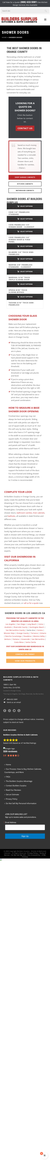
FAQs (8, 776)
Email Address (10, 822)
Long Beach (32, 624)
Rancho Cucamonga (13, 636)
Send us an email (13, 702)
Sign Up (25, 836)
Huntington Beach (36, 627)
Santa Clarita (30, 642)
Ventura (7, 639)
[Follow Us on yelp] (18, 710)
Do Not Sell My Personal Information (21, 803)
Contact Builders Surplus (16, 785)
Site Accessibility (34, 855)
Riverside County (20, 627)
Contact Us (25, 128)
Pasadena (27, 636)
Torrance (34, 633)
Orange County (23, 633)
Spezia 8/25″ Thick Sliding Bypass (18, 291)
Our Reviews (9, 730)
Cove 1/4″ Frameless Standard (19, 213)
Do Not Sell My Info (18, 855)
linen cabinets (39, 513)
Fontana (16, 639)
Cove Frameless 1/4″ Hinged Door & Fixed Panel (19, 239)
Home (4, 37)
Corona (40, 630)
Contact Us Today (25, 654)
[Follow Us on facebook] (4, 710)
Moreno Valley (39, 636)
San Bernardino (38, 639)
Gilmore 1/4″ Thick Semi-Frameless (21, 253)
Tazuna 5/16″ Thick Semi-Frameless (21, 304)
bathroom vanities (24, 513)
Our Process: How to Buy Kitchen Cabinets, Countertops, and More (23, 770)
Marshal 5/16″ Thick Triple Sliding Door (19, 278)
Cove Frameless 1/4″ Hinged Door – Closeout (21, 226)
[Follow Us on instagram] (9, 710)
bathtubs (11, 516)
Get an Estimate (12, 794)
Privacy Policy (11, 799)
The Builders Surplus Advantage (19, 781)
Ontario (43, 633)
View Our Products (25, 661)
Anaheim (8, 627)
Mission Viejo (9, 633)
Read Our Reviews (13, 790)
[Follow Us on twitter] (14, 710)
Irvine (40, 624)
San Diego (21, 624)
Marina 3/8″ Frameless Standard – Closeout (20, 266)
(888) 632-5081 (28, 2)
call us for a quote (31, 603)
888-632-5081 (12, 699)
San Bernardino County (15, 630)
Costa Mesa (19, 642)
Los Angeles (10, 624)
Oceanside (25, 639)
